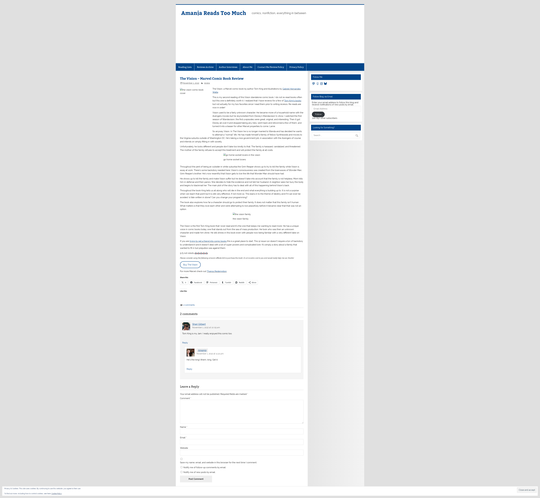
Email (183, 438)
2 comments (189, 305)
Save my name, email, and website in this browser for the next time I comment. (218, 463)
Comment (185, 398)
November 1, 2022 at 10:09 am (206, 327)
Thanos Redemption (217, 271)
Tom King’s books (292, 100)
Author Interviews (228, 67)
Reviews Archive (205, 67)
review (207, 83)
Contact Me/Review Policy (271, 67)
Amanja (202, 350)
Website (184, 448)
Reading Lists (185, 67)
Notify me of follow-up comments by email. (204, 467)
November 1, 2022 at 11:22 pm (210, 354)
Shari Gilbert (199, 324)
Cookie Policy (56, 494)
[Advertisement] (270, 42)
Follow (318, 114)
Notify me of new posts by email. (199, 472)
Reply (185, 342)
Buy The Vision (190, 264)
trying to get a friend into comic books (208, 241)
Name (183, 427)
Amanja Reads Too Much (213, 12)
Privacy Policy (296, 67)
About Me (247, 67)
